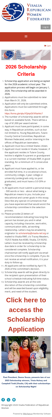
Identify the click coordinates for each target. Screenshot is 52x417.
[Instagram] (14, 399)
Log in (46, 27)
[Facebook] (3, 399)
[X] (8, 399)
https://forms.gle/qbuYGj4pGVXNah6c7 (24, 113)
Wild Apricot (28, 414)
